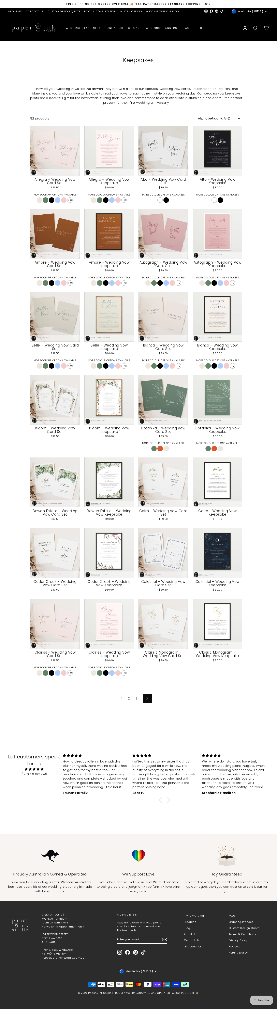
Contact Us (191, 940)
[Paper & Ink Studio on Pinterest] (135, 952)
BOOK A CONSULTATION (100, 11)
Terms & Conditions (242, 934)
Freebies (190, 922)
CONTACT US (34, 11)
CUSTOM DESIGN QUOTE (63, 11)
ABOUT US (15, 11)
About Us (190, 934)
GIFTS (202, 28)
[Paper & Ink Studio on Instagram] (119, 952)
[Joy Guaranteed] (227, 856)
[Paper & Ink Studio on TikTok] (143, 952)
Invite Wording (194, 915)
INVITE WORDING (131, 11)
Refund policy (238, 952)
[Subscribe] (164, 939)
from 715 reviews (34, 773)
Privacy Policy (238, 940)
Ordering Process (241, 922)
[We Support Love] (138, 856)
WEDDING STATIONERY (83, 28)
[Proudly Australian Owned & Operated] (50, 856)
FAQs (188, 28)
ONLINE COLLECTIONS (123, 28)
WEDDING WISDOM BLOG (162, 11)
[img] (34, 769)
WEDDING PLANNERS (161, 28)
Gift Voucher (192, 946)
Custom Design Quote (244, 928)
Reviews (234, 946)
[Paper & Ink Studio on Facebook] (127, 952)
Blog (187, 928)
